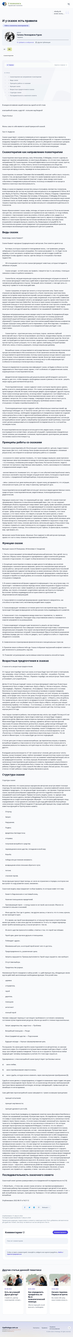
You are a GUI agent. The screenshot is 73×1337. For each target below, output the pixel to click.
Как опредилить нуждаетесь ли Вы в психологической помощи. (36, 1297)
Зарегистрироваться (14, 1254)
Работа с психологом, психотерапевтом (16, 25)
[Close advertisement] (34, 1300)
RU (9, 49)
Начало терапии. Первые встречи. (60, 1293)
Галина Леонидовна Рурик (29, 35)
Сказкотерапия (8, 55)
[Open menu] (69, 4)
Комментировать (60, 1232)
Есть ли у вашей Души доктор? (12, 1293)
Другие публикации (43, 42)
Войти (60, 1252)
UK (4, 49)
